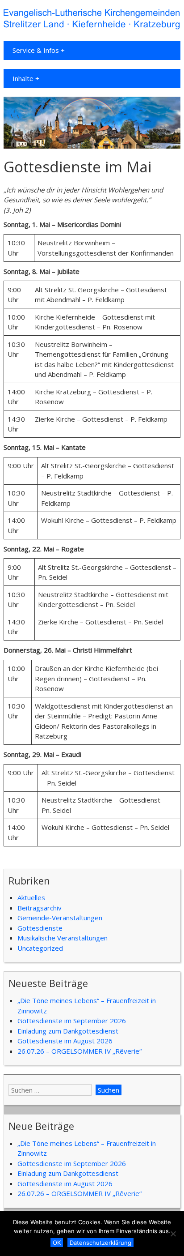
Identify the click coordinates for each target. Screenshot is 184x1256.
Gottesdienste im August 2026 (65, 1040)
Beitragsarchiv (39, 907)
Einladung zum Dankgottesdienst (67, 1030)
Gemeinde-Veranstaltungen (59, 917)
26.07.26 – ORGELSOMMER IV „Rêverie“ (79, 1051)
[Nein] (172, 1233)
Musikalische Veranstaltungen (62, 937)
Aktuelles (31, 897)
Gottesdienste (40, 927)
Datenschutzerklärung (100, 1242)
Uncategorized (40, 948)
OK (57, 1242)
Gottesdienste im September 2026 (71, 1020)
